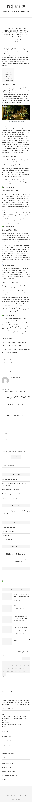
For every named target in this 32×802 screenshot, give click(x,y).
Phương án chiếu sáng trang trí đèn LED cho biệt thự (15, 498)
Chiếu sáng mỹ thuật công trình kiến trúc (21, 617)
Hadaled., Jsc (23, 796)
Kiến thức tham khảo (21, 28)
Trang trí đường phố (7, 745)
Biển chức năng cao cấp (8, 753)
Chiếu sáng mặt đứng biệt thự (9, 479)
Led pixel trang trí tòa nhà (8, 771)
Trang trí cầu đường (7, 741)
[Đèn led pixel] (7, 608)
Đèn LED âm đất (7, 78)
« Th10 (3, 676)
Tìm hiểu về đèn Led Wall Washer (10, 489)
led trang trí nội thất (9, 359)
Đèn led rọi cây (7, 73)
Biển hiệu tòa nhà (6, 749)
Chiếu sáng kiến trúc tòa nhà (9, 775)
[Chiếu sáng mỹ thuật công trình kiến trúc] (7, 619)
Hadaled (14, 59)
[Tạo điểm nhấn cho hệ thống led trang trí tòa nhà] (7, 596)
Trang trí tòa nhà (10, 28)
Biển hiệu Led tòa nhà (7, 780)
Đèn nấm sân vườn (8, 76)
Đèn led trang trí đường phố (22, 639)
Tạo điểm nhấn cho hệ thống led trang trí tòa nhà (21, 596)
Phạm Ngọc (19, 39)
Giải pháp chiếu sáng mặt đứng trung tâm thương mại (16, 511)
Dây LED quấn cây (8, 80)
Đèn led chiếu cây (8, 74)
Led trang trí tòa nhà (9, 362)
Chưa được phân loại (9, 527)
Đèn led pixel (18, 606)
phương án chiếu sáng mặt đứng (16, 49)
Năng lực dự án (7, 535)
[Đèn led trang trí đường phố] (7, 641)
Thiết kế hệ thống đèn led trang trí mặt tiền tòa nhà (15, 494)
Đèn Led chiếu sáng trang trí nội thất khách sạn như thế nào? (22, 629)
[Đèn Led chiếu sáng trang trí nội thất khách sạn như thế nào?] (7, 629)
